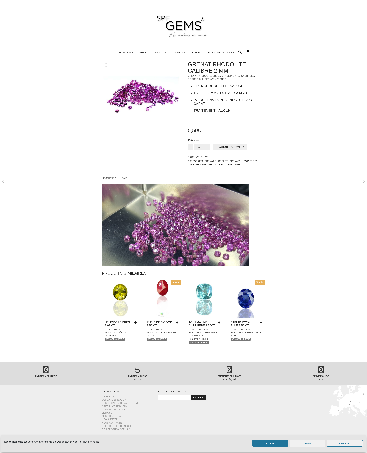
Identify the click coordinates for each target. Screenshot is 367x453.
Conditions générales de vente (123, 403)
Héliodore (110, 336)
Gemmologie (179, 52)
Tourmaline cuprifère (201, 339)
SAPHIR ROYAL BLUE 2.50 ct (241, 324)
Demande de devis (113, 409)
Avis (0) (126, 177)
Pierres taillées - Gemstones (207, 79)
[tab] (109, 178)
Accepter (270, 443)
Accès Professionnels (221, 52)
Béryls (122, 332)
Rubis (164, 332)
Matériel (144, 52)
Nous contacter (113, 423)
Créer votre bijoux (115, 406)
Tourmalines (209, 332)
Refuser (307, 443)
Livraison (108, 413)
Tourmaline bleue (199, 336)
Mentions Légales (113, 416)
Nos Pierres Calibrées (239, 76)
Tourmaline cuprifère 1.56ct (202, 324)
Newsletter (110, 419)
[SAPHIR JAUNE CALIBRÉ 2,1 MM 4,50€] (364, 181)
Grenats (218, 76)
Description (109, 177)
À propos (160, 52)
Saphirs (248, 332)
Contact (197, 52)
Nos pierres (126, 52)
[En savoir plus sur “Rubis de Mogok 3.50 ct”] (178, 322)
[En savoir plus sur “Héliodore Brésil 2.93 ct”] (136, 322)
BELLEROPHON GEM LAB (116, 429)
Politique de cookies (89, 442)
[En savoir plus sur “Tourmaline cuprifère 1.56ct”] (220, 322)
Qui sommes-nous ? (114, 400)
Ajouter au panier (231, 147)
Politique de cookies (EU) (118, 426)
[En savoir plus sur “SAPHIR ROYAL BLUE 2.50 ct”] (262, 322)
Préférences (345, 443)
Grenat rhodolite (199, 76)
